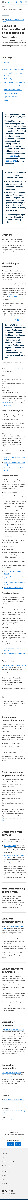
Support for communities (11, 97)
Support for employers (10, 93)
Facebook (3, 1191)
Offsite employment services (12, 79)
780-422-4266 (12, 156)
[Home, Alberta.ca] (5, 2)
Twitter (6, 1191)
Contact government (8, 1162)
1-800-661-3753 (11, 161)
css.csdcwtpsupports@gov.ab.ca (15, 369)
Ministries (5, 1154)
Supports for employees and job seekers (13, 9)
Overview (6, 62)
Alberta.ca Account (21, 1)
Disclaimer (4, 1175)
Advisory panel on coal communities (14, 1099)
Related (6, 100)
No (19, 1144)
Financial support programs (12, 66)
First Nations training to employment (14, 82)
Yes (11, 1144)
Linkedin (12, 1191)
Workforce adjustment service (12, 86)
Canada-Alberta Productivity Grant (14, 1029)
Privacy (3, 1179)
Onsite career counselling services (14, 69)
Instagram (9, 1191)
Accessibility (4, 1183)
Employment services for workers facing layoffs (13, 1112)
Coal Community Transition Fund (11, 1072)
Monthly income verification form (13, 587)
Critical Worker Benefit (8, 1120)
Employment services (10, 845)
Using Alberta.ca (5, 1171)
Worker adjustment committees (13, 89)
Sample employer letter (10, 320)
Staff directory (6, 1166)
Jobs (3, 1158)
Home (3, 6)
